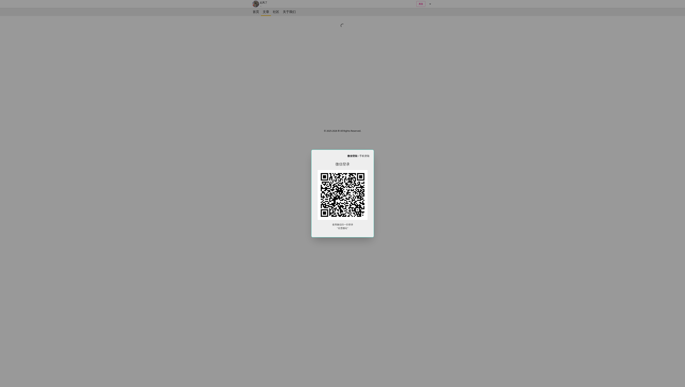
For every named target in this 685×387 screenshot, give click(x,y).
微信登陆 (352, 155)
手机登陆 (364, 155)
